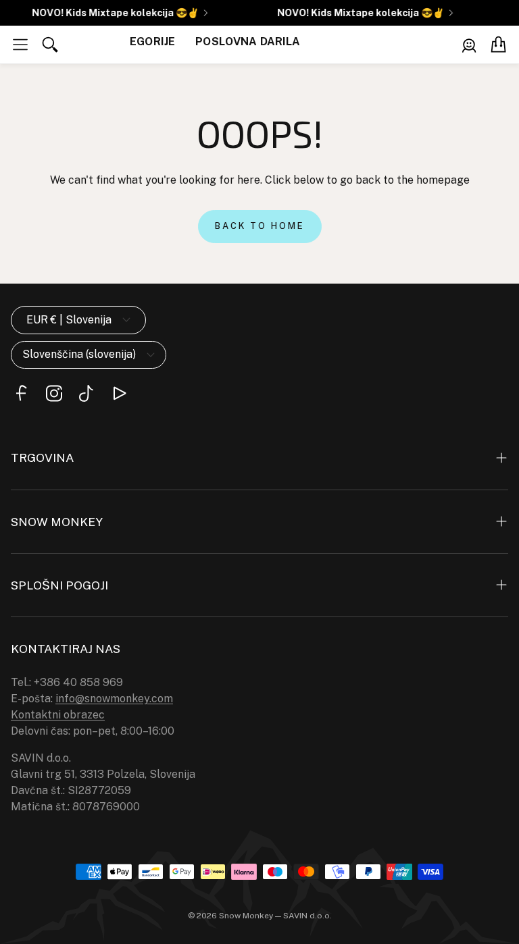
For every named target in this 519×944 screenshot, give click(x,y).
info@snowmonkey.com (114, 698)
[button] (20, 44)
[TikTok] (86, 393)
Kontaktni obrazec (58, 714)
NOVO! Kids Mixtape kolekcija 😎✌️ (112, 13)
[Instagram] (54, 393)
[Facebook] (21, 393)
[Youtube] (119, 393)
